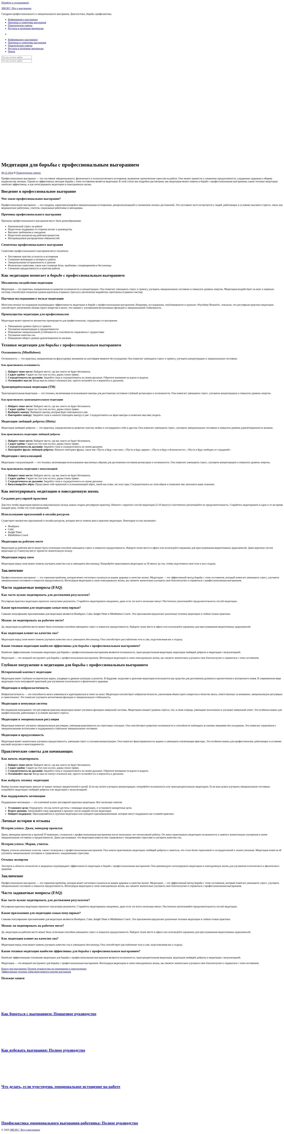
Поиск (11, 51)
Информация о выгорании (23, 19)
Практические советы (20, 25)
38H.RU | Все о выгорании (16, 8)
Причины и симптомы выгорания (27, 22)
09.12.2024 (7, 172)
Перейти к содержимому (15, 2)
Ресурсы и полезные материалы (26, 28)
